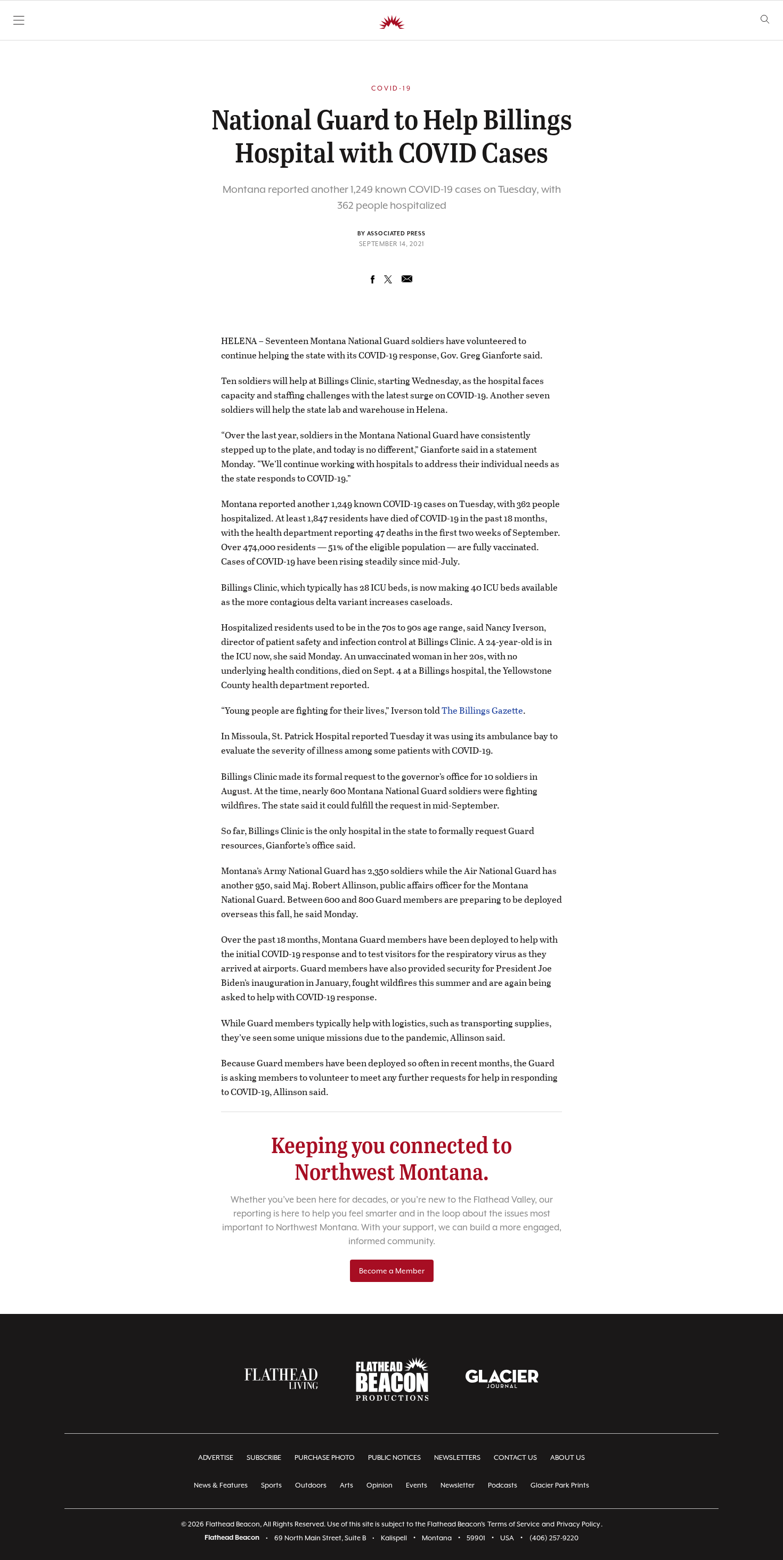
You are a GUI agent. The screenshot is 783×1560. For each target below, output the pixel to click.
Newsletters (457, 1457)
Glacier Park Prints (560, 1485)
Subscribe (264, 1457)
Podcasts (502, 1485)
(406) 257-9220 (553, 1538)
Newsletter (458, 1485)
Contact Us (515, 1457)
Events (416, 1485)
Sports (271, 1485)
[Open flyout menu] (19, 20)
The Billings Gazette (482, 710)
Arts (346, 1485)
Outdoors (311, 1485)
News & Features (221, 1485)
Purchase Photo (325, 1457)
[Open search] (765, 19)
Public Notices (394, 1457)
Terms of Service (513, 1524)
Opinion (379, 1485)
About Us (567, 1457)
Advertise (215, 1457)
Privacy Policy (578, 1524)
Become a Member (392, 1271)
